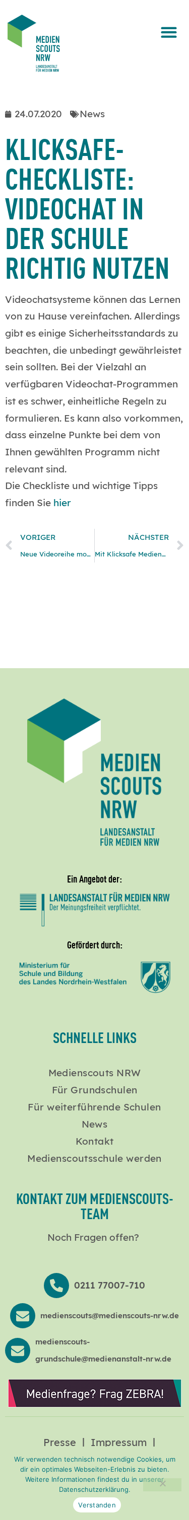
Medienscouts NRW (94, 1073)
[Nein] (162, 1484)
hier (62, 503)
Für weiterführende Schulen (94, 1107)
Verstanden (97, 1505)
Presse (59, 1442)
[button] (168, 32)
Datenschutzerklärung (94, 1489)
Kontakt (95, 1141)
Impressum (119, 1442)
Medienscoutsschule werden (94, 1158)
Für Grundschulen (95, 1090)
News (95, 1124)
